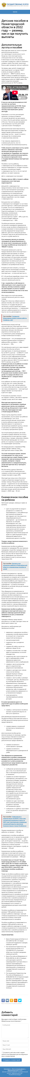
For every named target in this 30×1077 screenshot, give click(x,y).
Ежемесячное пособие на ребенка (13, 1003)
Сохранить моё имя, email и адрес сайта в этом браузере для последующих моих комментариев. (15, 1054)
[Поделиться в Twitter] (20, 1000)
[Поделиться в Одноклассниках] (11, 1000)
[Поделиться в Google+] (15, 1000)
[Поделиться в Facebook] (3, 1000)
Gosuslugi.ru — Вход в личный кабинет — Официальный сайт (15, 1069)
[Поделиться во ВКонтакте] (7, 1000)
